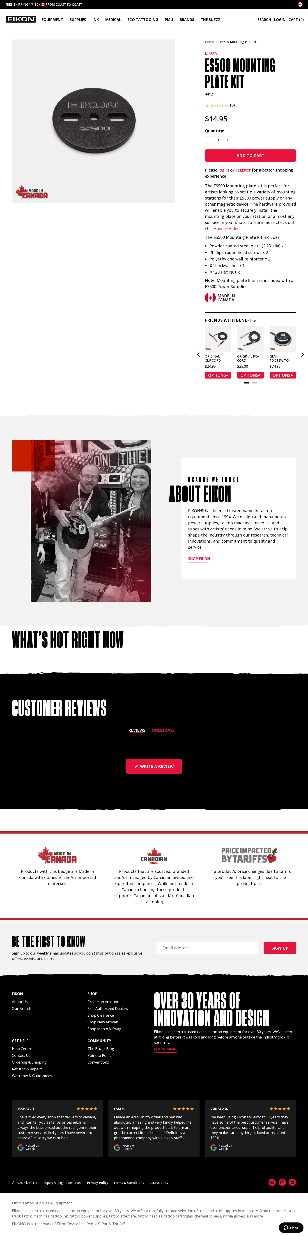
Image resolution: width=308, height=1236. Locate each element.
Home (209, 41)
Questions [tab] (163, 731)
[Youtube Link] (292, 1182)
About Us (20, 1001)
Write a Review (160, 768)
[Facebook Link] (272, 1182)
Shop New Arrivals (103, 1022)
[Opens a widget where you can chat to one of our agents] (290, 1228)
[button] (220, 105)
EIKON (17, 1223)
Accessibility (158, 1182)
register (243, 170)
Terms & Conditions (129, 1182)
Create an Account (102, 1001)
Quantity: (214, 131)
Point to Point (99, 1055)
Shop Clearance (100, 1015)
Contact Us (21, 1055)
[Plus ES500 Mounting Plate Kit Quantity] (227, 140)
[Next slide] (168, 121)
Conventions (98, 1062)
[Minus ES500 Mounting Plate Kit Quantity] (210, 140)
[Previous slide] (19, 121)
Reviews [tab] (136, 731)
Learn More (165, 1049)
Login (280, 19)
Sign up (279, 948)
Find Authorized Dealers (107, 1008)
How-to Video (227, 228)
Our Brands (22, 1008)
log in (223, 170)
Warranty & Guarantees (32, 1075)
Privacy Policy (97, 1182)
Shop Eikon (199, 559)
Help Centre (22, 1048)
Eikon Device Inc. (71, 1223)
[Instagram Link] (282, 1182)
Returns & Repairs (27, 1068)
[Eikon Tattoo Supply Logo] (20, 19)
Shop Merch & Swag (104, 1028)
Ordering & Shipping (29, 1062)
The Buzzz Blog (100, 1048)
